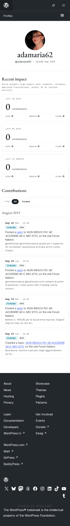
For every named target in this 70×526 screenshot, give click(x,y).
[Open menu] (64, 5)
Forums (26, 201)
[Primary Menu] (62, 16)
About (7, 383)
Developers (11, 427)
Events (40, 420)
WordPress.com (16, 445)
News (7, 390)
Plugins (40, 396)
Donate (42, 427)
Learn (7, 414)
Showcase (43, 383)
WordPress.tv (14, 433)
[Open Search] (53, 5)
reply (20, 232)
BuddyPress (13, 464)
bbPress (11, 457)
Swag (41, 433)
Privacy (8, 402)
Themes (41, 390)
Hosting (9, 396)
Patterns (41, 402)
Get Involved (44, 414)
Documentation (14, 420)
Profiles (8, 15)
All (15, 201)
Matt (9, 451)
